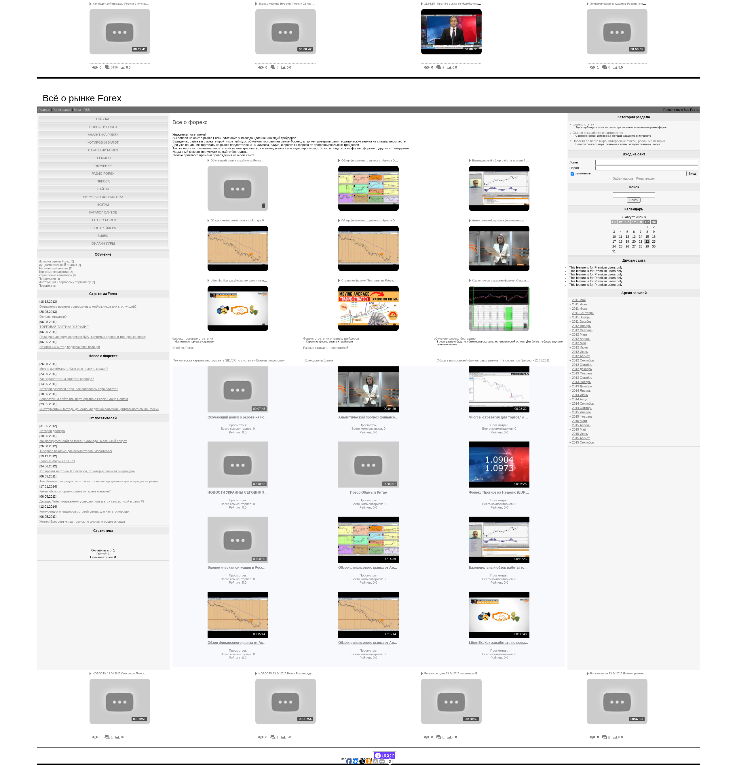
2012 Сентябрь (583, 360)
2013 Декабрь (582, 386)
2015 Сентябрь (583, 442)
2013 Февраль (582, 373)
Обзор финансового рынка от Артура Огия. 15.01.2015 (238, 643)
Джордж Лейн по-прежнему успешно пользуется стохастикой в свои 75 (91, 501)
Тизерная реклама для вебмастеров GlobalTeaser (75, 451)
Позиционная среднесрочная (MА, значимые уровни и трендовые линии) (92, 336)
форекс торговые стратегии (192, 338)
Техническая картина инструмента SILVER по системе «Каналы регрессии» (228, 360)
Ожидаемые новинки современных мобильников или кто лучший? (87, 306)
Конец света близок (319, 360)
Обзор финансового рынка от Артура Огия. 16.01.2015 (368, 568)
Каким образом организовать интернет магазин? (75, 491)
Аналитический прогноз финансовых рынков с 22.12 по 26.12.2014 (368, 417)
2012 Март (579, 334)
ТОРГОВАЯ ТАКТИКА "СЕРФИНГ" (64, 326)
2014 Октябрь (582, 408)
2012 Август (581, 356)
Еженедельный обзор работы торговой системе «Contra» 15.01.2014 (499, 568)
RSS (86, 109)
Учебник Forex (183, 347)
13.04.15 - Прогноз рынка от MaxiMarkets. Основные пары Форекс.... (469, 3)
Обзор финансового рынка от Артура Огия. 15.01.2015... (248, 220)
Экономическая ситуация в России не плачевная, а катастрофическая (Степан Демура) (238, 568)
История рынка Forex (54, 261)
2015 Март (579, 421)
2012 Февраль (582, 330)
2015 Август (581, 438)
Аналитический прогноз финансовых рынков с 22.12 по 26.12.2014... (517, 220)
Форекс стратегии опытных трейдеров (331, 338)
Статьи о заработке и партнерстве (598, 132)
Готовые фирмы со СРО (57, 461)
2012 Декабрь (582, 369)
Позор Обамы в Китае (368, 492)
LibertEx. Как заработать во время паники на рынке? (499, 643)
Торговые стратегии (53, 271)
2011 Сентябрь (583, 313)
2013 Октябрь (582, 377)
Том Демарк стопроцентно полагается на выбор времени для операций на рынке (98, 481)
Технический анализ (53, 268)
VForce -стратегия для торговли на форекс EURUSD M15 (499, 417)
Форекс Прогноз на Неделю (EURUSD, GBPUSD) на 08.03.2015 (499, 492)
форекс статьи (583, 124)
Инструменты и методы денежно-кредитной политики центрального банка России (99, 409)
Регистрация (62, 109)
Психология (47, 278)
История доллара (52, 431)
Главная (44, 109)
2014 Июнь (580, 395)
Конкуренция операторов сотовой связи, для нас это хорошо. (84, 511)
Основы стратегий (53, 316)
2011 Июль (580, 308)
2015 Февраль (582, 416)
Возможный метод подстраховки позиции (69, 347)
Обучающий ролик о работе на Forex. (238, 417)
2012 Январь (581, 326)
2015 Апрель (581, 425)
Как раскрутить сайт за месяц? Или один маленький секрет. (83, 441)
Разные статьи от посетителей (325, 347)
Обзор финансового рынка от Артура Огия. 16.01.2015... (379, 160)
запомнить (583, 173)
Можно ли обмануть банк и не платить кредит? (73, 368)
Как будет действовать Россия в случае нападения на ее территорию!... (141, 3)
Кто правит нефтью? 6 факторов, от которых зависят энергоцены (87, 471)
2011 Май (579, 300)
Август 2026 (634, 217)
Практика (45, 285)
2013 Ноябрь (581, 382)
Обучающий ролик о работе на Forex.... (237, 160)
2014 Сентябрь (583, 403)
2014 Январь (581, 390)
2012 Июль (580, 351)
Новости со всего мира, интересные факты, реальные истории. (619, 141)
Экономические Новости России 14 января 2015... (292, 3)
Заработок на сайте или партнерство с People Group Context (83, 399)
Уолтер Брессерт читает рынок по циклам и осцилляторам (82, 521)
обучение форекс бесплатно (455, 338)
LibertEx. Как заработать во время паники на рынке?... (247, 280)
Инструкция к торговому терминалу (65, 282)
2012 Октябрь (582, 364)
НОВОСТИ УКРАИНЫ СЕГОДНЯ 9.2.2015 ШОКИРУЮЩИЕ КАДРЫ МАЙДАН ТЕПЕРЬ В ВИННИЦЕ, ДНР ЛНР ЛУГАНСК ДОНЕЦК (238, 492)
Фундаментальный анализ (58, 265)
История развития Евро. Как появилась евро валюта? (78, 389)
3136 (114, 67)
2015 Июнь (580, 433)
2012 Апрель (581, 338)
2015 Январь (581, 412)
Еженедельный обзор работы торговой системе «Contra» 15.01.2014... (519, 160)
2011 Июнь (580, 304)
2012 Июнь (580, 347)
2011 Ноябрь (581, 317)
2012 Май (579, 343)
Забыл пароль (623, 178)
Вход (77, 109)
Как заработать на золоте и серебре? (66, 378)
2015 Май (579, 429)
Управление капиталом (56, 275)
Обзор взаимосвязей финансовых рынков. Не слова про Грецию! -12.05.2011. (493, 360)
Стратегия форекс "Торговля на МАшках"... (370, 280)
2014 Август (581, 399)
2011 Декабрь (582, 321)
